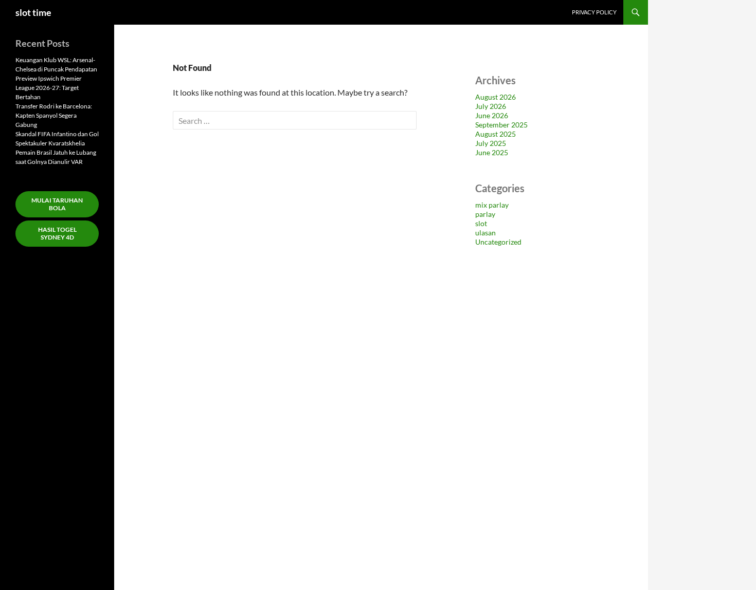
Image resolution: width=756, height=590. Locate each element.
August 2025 (495, 134)
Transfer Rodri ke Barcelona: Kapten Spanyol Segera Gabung (53, 115)
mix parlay (492, 204)
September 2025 (501, 124)
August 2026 (495, 97)
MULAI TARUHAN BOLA (57, 204)
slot (481, 223)
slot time (33, 12)
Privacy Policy (594, 12)
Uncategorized (498, 241)
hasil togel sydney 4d (57, 233)
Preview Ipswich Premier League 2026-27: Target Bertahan (48, 88)
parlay (485, 214)
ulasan (485, 232)
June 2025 (491, 152)
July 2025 (490, 143)
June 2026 (491, 115)
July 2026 (490, 106)
